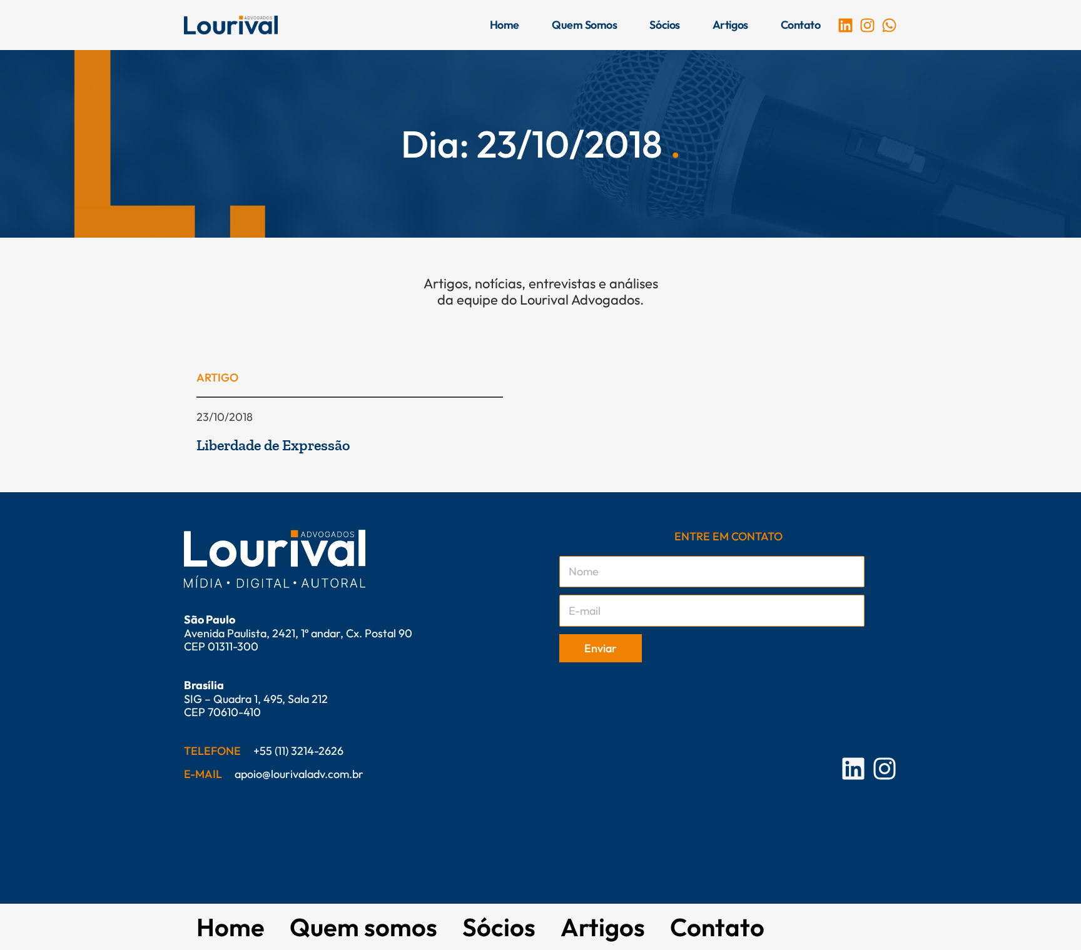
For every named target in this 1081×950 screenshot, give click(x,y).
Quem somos (584, 25)
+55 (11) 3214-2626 (298, 751)
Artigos (730, 25)
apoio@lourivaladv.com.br (299, 774)
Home (504, 25)
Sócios (664, 25)
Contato (801, 25)
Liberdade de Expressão (273, 445)
